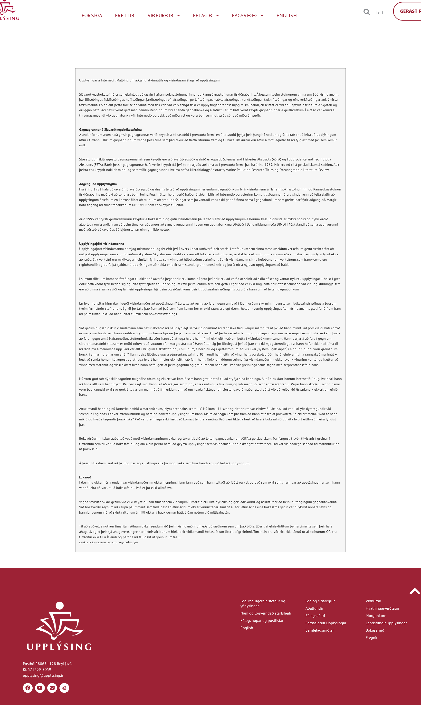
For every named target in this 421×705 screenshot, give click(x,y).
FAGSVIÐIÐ (244, 15)
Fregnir (371, 637)
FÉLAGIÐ (202, 15)
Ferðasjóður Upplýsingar (326, 622)
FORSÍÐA (92, 15)
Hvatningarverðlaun (382, 608)
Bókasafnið (375, 630)
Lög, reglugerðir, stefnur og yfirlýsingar (262, 603)
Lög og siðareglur (320, 600)
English (246, 627)
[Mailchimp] (64, 688)
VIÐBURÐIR (161, 15)
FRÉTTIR (124, 15)
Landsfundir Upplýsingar (386, 622)
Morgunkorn (376, 615)
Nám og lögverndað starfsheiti (265, 613)
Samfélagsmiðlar (320, 630)
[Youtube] (40, 688)
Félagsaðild (315, 615)
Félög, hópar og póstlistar (261, 620)
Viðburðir (373, 600)
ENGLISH (287, 15)
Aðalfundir (314, 608)
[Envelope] (52, 688)
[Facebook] (28, 688)
